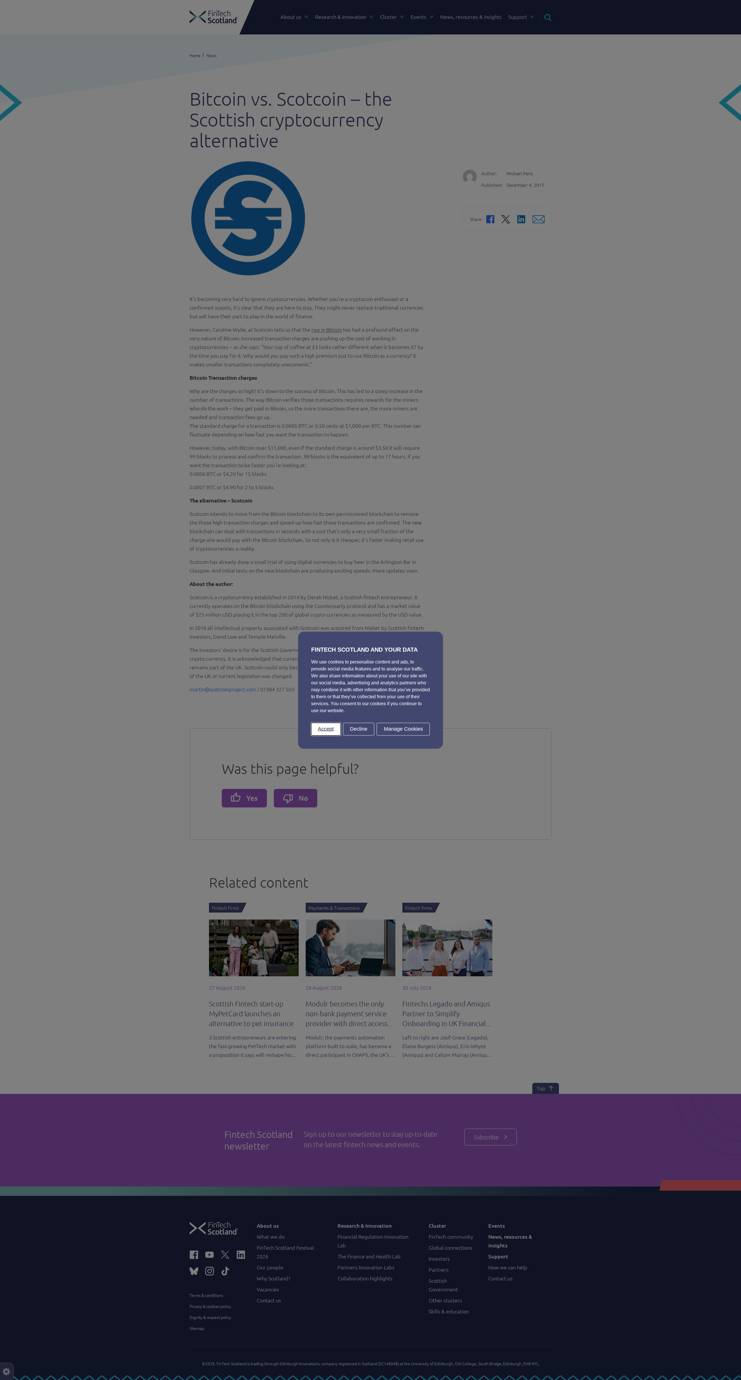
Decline (358, 729)
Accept (326, 729)
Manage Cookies (403, 729)
